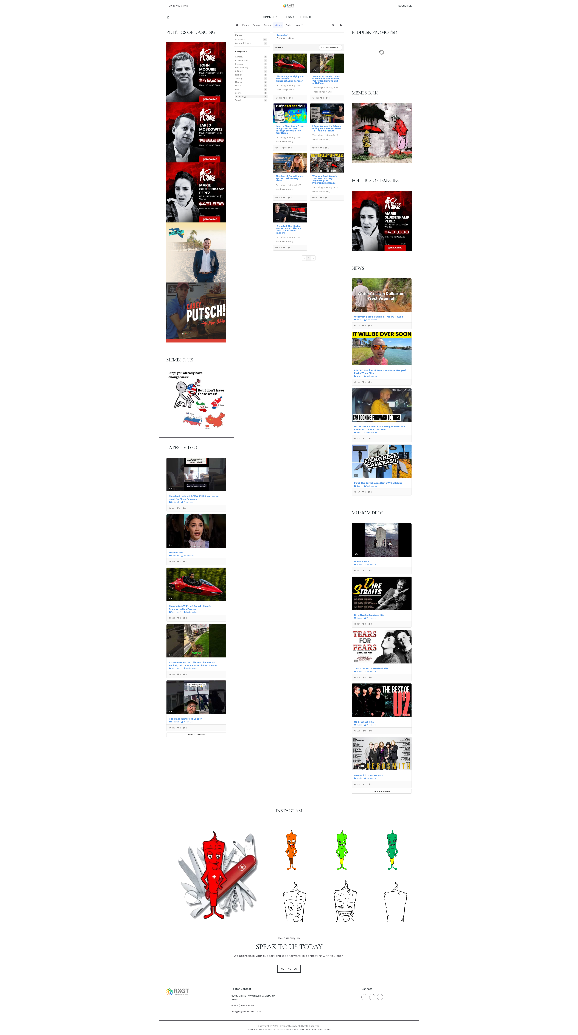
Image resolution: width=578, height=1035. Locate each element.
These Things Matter (285, 89)
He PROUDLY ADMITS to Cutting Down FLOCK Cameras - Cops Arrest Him (380, 428)
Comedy (239, 64)
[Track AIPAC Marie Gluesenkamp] (196, 192)
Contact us (289, 968)
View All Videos (196, 735)
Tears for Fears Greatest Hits (371, 668)
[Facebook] (364, 997)
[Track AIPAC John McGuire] (196, 72)
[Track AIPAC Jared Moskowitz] (196, 132)
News (238, 89)
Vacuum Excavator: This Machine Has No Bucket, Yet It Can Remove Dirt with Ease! (326, 80)
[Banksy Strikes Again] (382, 132)
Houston (363, 64)
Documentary (241, 67)
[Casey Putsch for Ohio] (196, 312)
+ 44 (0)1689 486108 (243, 1005)
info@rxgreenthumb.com (246, 1011)
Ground (362, 55)
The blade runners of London (185, 718)
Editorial (239, 71)
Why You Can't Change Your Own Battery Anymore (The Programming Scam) (324, 179)
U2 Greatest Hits (364, 722)
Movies (238, 82)
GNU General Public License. (315, 1029)
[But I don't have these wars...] (196, 399)
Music (238, 86)
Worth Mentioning (284, 141)
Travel (238, 100)
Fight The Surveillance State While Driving (378, 483)
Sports (238, 93)
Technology (240, 96)
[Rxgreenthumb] (289, 6)
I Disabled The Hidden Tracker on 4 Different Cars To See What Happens (288, 229)
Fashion (238, 75)
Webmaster (189, 502)
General (239, 57)
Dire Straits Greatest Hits (369, 615)
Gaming (238, 78)
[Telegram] (380, 997)
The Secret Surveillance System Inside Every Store (289, 178)
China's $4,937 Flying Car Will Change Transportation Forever (190, 608)
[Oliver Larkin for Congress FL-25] (196, 252)
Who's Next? (361, 561)
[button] (270, 17)
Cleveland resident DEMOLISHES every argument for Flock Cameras (194, 498)
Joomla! (250, 1029)
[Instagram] (372, 997)
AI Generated (241, 60)
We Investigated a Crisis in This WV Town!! (378, 316)
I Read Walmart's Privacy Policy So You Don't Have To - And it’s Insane (326, 128)
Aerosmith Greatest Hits (368, 775)
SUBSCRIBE (405, 5)
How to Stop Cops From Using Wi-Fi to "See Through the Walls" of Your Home (289, 129)
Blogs (372, 46)
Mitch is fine (176, 552)
